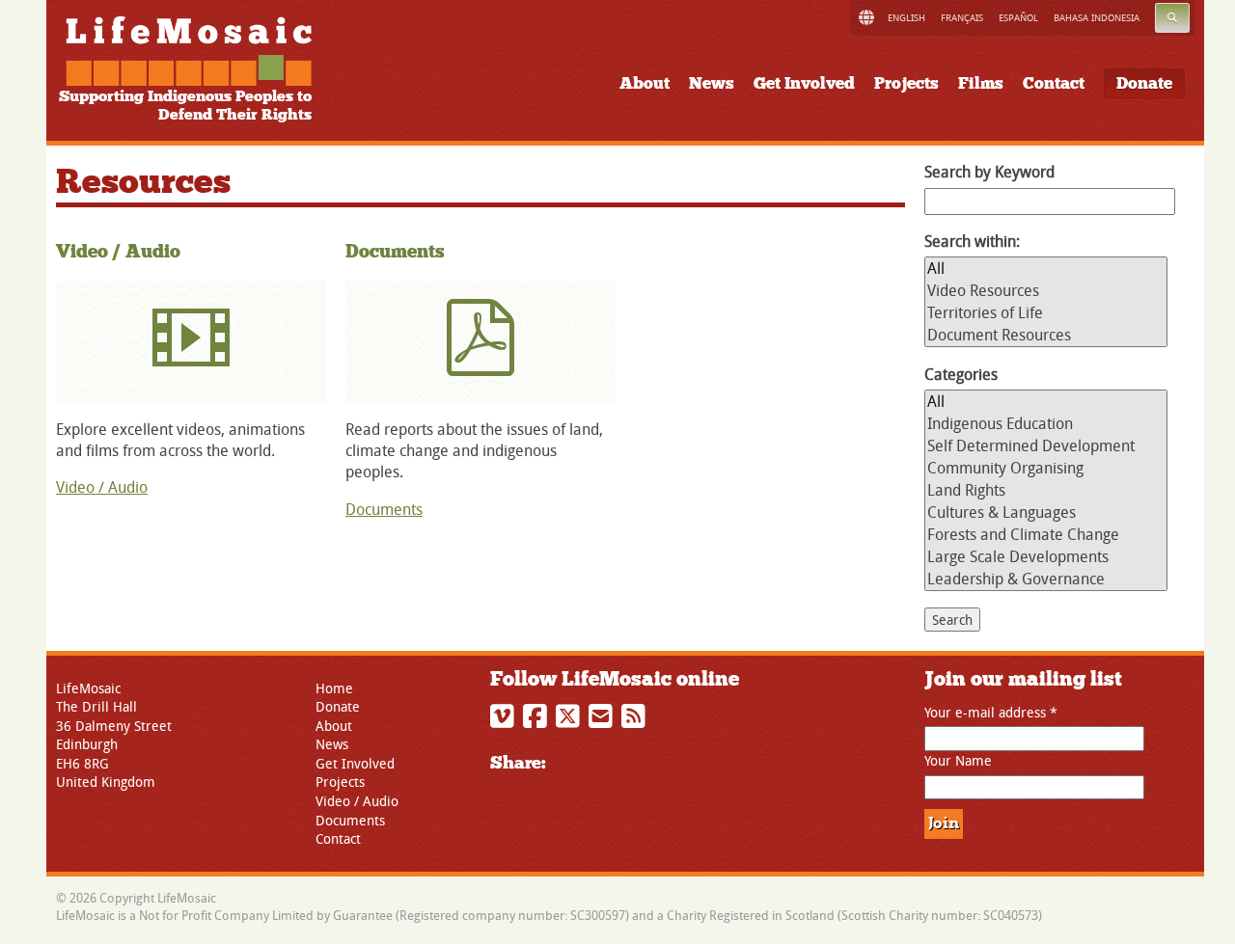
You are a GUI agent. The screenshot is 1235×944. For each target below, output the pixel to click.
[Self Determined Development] (1045, 446)
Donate (1144, 83)
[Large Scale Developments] (1045, 557)
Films (980, 83)
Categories (961, 374)
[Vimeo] (504, 721)
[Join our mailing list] (603, 721)
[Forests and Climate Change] (1045, 535)
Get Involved (804, 83)
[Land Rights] (1045, 490)
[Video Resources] (1045, 291)
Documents (395, 251)
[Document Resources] (1045, 335)
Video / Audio (118, 251)
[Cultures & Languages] (1045, 512)
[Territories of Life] (1045, 313)
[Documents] (480, 341)
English (906, 18)
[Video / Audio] (191, 341)
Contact (1053, 83)
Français (962, 18)
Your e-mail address (990, 712)
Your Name (958, 760)
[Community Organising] (1045, 468)
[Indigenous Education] (1045, 424)
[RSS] (635, 721)
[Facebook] (537, 721)
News (711, 83)
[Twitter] (570, 721)
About (644, 83)
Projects (906, 83)
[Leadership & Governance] (1045, 579)
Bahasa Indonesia (1096, 18)
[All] (1045, 268)
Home (334, 688)
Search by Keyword (989, 171)
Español (1018, 18)
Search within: (972, 241)
